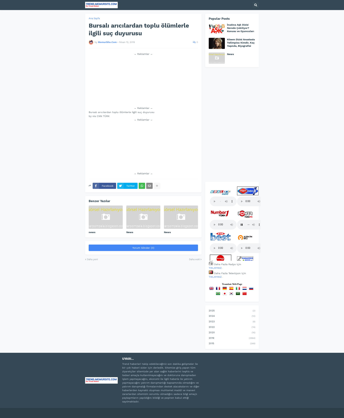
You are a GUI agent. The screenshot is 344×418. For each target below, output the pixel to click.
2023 (232, 321)
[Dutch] (245, 289)
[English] (212, 289)
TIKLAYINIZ (215, 267)
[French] (219, 289)
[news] (106, 217)
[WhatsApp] (142, 186)
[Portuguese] (219, 294)
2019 (232, 337)
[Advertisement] (143, 81)
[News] (143, 217)
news (92, 232)
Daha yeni (92, 259)
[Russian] (252, 289)
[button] (255, 5)
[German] (225, 289)
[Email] (149, 186)
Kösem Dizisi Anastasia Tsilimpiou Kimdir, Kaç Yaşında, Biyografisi (241, 42)
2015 (232, 343)
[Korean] (232, 294)
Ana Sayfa (94, 18)
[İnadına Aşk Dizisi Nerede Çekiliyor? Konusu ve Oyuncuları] (217, 28)
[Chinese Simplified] (245, 294)
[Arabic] (239, 294)
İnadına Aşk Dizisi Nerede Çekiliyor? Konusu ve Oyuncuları (240, 28)
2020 (232, 332)
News (129, 232)
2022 (232, 327)
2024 (232, 315)
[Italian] (239, 289)
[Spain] (232, 289)
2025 (232, 310)
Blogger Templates (124, 410)
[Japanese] (225, 294)
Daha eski (194, 259)
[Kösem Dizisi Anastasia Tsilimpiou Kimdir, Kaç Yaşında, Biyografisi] (217, 43)
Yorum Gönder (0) (143, 247)
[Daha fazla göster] (157, 186)
